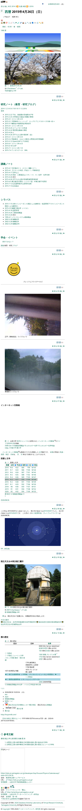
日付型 (47, 651)
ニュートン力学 (18, 655)
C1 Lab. (20, 88)
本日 (9, 6)
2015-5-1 (8, 137)
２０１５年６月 (17, 143)
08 (58, 509)
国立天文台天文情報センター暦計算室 (22, 705)
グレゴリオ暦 (51, 654)
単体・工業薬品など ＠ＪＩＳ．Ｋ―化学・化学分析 (31, 175)
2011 (6, 470)
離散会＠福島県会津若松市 (21, 123)
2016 (31, 6)
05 (58, 291)
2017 (6, 484)
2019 (6, 489)
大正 (30, 465)
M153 (34, 491)
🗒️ (9, 23)
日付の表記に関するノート (12, 718)
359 (11, 607)
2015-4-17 (8, 172)
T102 (28, 475)
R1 (12, 489)
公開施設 (49, 705)
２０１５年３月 (17, 119)
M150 (34, 484)
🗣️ (33, 23)
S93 (23, 487)
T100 (28, 470)
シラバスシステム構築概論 (21, 217)
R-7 (11, 470)
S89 (23, 477)
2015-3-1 (8, 119)
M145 (34, 472)
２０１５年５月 (17, 137)
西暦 (8, 11)
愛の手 (18, 448)
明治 (35, 465)
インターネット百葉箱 (46, 441)
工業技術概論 (17, 213)
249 (18, 612)
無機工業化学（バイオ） (20, 208)
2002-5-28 (8, 219)
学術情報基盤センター (24, 782)
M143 (34, 467)
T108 (28, 489)
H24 (16, 472)
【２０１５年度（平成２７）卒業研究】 (26, 170)
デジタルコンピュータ (37, 674)
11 (20, 108)
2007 (8, 610)
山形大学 (13, 782)
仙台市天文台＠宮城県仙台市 (11, 624)
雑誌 (6, 738)
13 (13, 446)
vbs (6, 694)
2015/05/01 (13, 513)
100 (40, 651)
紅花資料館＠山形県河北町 (22, 184)
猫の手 (13, 448)
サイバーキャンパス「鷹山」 (16, 790)
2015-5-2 (8, 139)
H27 (16, 479)
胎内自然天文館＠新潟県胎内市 (50, 622)
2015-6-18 (8, 146)
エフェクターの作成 (19, 128)
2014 (14, 6)
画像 (19, 738)
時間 (6, 701)
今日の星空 (5, 620)
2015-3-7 (8, 123)
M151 (34, 487)
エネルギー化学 (32, 446)
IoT (40, 452)
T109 (28, 491)
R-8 (11, 467)
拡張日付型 (43, 648)
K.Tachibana (11, 88)
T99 (28, 467)
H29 (16, 484)
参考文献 (8, 734)
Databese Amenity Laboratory (29, 803)
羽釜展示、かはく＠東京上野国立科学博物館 (28, 139)
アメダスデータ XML (20, 150)
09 (58, 557)
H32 (16, 491)
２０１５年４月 (17, 126)
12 (22, 108)
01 (58, 160)
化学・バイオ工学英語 (27, 684)
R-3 (11, 479)
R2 (12, 491)
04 (58, 254)
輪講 (10, 91)
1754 (40, 657)
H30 (16, 487)
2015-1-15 (8, 204)
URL (9, 738)
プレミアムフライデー (51, 513)
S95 (23, 491)
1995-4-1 (8, 217)
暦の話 (7, 711)
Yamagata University (9, 805)
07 (58, 401)
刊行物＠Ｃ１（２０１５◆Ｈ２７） (24, 168)
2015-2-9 (8, 208)
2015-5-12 (8, 141)
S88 (23, 475)
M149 (34, 482)
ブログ (15, 245)
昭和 (24, 465)
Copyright (6, 809)
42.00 (10, 27)
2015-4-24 (8, 128)
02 (58, 195)
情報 (44, 654)
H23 (16, 470)
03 (58, 233)
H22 (16, 467)
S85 (23, 467)
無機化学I (15, 224)
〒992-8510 (5, 799)
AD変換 (50, 674)
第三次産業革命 (14, 674)
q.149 (14, 91)
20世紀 (30, 677)
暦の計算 (20, 708)
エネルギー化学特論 (47, 446)
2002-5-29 (8, 224)
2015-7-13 (8, 186)
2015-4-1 (8, 126)
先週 (20, 6)
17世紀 (9, 655)
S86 (23, 470)
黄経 (4, 27)
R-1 (11, 484)
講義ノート (7, 163)
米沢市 (16, 799)
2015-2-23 (8, 117)
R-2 (11, 482)
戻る (2, 6)
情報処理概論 (19, 446)
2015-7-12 (8, 184)
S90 (23, 479)
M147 (34, 477)
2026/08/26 (5, 500)
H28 (16, 482)
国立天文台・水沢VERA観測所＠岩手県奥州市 (19, 622)
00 (58, 100)
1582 (40, 654)
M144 (34, 470)
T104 (28, 479)
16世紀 (9, 653)
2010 (6, 467)
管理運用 (4, 782)
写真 (6, 91)
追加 (2, 111)
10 (17, 108)
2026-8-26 (11, 443)
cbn (10, 446)
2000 (40, 682)
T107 (28, 487)
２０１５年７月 (17, 148)
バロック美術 (9, 658)
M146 (34, 475)
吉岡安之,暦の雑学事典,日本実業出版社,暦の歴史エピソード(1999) (30, 744)
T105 (28, 482)
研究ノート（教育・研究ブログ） (19, 104)
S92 (23, 484)
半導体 (24, 674)
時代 (8, 494)
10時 (2, 30)
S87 (23, 472)
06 (58, 346)
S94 (23, 489)
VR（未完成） (6, 549)
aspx (6, 697)
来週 (24, 6)
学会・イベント (9, 237)
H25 (16, 475)
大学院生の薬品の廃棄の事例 (22, 117)
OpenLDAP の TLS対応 (20, 141)
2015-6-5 (8, 181)
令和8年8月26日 (54, 4)
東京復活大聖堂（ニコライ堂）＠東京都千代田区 (29, 181)
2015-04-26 (17, 86)
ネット (24, 679)
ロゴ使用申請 (36, 513)
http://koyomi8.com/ (8, 714)
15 (39, 446)
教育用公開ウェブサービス (15, 778)
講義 (2, 245)
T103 (28, 477)
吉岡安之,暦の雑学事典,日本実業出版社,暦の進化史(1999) (27, 742)
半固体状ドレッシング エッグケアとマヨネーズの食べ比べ (33, 121)
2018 (6, 487)
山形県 (12, 799)
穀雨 (18, 27)
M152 (34, 489)
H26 (16, 477)
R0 (12, 487)
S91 (23, 482)
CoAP (14, 146)
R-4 (11, 477)
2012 (6, 472)
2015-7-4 (8, 150)
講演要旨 (14, 738)
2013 (6, 475)
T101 (28, 472)
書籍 (2, 738)
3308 (6, 446)
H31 (16, 489)
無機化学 (15, 219)
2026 (16, 803)
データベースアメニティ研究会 (27, 794)
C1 (23, 494)
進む (6, 6)
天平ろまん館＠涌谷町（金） (22, 135)
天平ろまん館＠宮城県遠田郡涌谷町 (25, 179)
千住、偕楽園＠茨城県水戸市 (22, 115)
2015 (6, 479)
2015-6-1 (8, 143)
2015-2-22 (8, 115)
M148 (34, 479)
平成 (18, 465)
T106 (28, 484)
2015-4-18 (8, 210)
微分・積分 (19, 658)
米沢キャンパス (22, 441)
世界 (49, 643)
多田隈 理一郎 (11, 796)
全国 (51, 452)
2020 (6, 491)
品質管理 (15, 210)
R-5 (11, 475)
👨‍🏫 (4, 23)
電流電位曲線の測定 (19, 130)
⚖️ (38, 23)
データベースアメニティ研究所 (29, 809)
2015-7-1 (8, 148)
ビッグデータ (34, 679)
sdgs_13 (8, 448)
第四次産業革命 (14, 679)
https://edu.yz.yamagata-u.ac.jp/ (20, 780)
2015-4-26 (8, 132)
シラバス (6, 199)
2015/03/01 (48, 511)
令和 (12, 465)
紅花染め (15, 186)
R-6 (11, 472)
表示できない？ (8, 242)
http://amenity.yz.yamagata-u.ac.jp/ (20, 792)
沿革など (15, 172)
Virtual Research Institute (53, 803)
